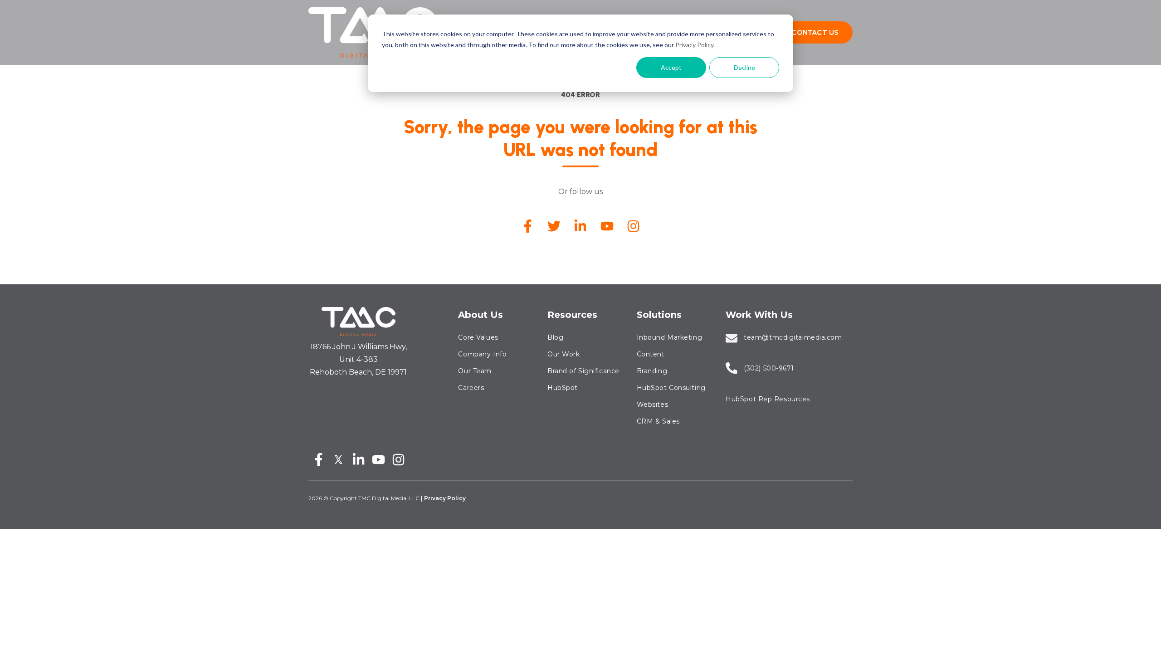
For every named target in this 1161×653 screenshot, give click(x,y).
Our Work (563, 354)
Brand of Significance (583, 371)
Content (651, 354)
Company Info (482, 354)
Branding (652, 371)
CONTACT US (815, 32)
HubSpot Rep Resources (768, 399)
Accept (671, 67)
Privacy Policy (694, 45)
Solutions (659, 314)
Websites (652, 404)
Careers (471, 388)
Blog (555, 337)
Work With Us (759, 314)
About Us (480, 314)
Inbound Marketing (669, 337)
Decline (744, 67)
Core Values (478, 337)
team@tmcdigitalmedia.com (793, 337)
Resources (572, 314)
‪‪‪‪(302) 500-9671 (769, 368)
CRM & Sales (658, 421)
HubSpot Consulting (671, 388)
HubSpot (562, 388)
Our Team (474, 371)
